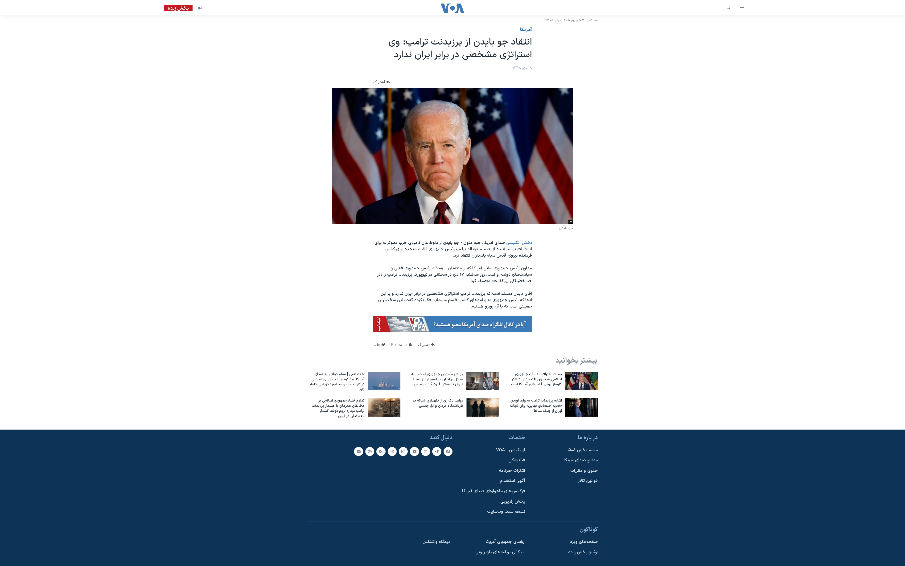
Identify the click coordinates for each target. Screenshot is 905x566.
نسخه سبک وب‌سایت (506, 512)
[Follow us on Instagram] (403, 451)
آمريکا (526, 30)
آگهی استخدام (512, 481)
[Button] (381, 82)
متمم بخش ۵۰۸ (583, 450)
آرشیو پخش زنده (583, 552)
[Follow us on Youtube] (414, 451)
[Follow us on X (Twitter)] (425, 451)
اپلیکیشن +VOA (510, 450)
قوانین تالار (588, 481)
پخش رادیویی (512, 501)
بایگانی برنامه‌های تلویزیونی (499, 552)
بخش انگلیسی (519, 243)
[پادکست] (369, 451)
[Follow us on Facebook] (448, 451)
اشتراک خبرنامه (512, 471)
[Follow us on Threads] (392, 451)
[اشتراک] (358, 451)
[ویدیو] (200, 8)
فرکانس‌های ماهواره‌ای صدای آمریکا (493, 491)
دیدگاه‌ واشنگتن (436, 542)
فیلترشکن (516, 460)
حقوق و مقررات (584, 471)
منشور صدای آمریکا (581, 460)
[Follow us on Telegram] (436, 451)
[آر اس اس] (380, 451)
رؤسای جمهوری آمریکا (505, 542)
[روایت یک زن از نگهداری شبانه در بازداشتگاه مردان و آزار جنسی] (482, 407)
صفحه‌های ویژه (584, 542)
